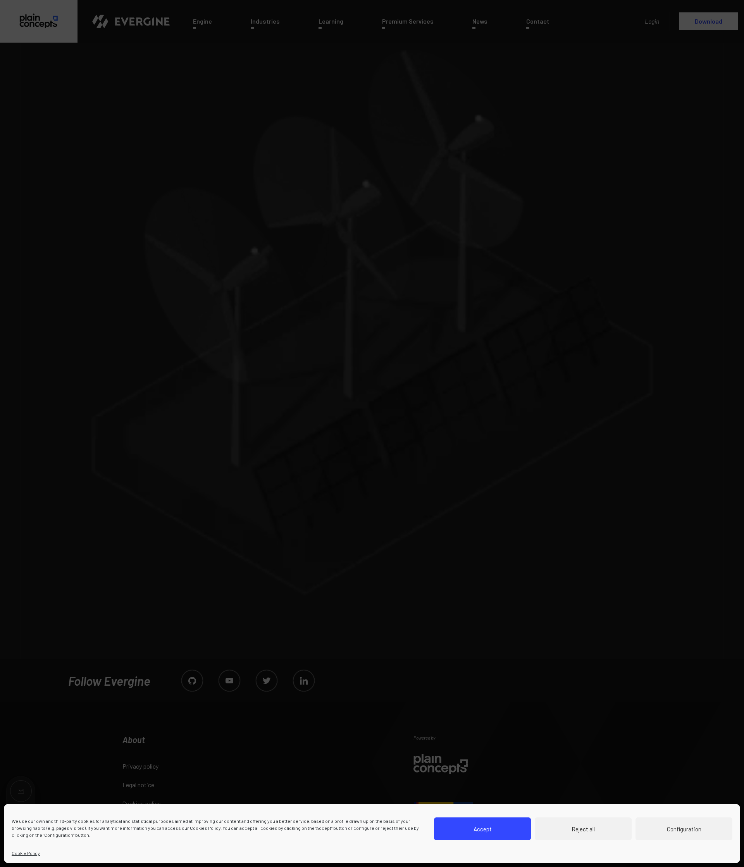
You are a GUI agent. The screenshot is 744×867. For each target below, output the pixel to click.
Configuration (684, 829)
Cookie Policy (26, 853)
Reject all (583, 829)
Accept (483, 829)
